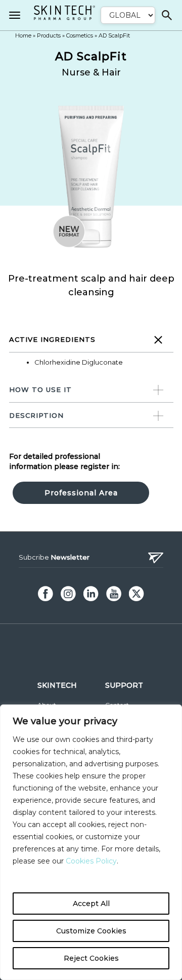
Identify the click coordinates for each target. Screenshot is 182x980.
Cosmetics (79, 35)
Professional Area (81, 492)
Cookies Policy (90, 861)
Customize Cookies (91, 930)
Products (49, 35)
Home (23, 35)
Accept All (91, 903)
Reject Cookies (91, 958)
